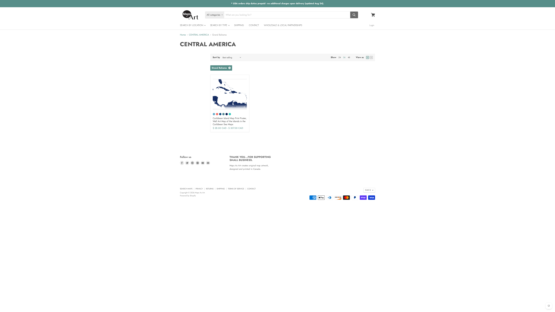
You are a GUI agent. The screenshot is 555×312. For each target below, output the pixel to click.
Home (183, 35)
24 (339, 57)
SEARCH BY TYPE (219, 25)
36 (344, 57)
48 (349, 57)
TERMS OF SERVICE (236, 188)
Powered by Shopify (188, 195)
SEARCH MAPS (186, 188)
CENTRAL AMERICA (199, 35)
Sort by (216, 57)
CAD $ (368, 190)
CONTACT (254, 25)
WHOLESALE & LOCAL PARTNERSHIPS (283, 25)
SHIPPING (239, 25)
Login (371, 25)
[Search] (354, 15)
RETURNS (209, 188)
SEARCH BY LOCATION (192, 25)
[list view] (371, 57)
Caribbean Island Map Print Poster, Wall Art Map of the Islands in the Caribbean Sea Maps (230, 121)
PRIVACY (199, 188)
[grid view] (367, 57)
